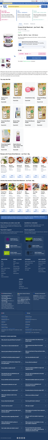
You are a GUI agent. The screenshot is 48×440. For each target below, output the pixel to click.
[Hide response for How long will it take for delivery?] (46, 401)
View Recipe (3, 176)
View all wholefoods (4, 276)
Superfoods (3, 273)
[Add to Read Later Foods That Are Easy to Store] (6, 184)
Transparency (21, 286)
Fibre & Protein (28, 268)
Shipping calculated (26, 61)
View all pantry (16, 273)
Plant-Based (27, 264)
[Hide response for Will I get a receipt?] (46, 406)
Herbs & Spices (16, 263)
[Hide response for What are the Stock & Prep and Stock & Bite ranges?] (46, 352)
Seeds (2, 263)
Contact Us (40, 264)
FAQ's (39, 266)
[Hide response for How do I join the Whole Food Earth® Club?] (22, 351)
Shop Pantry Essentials (38, 19)
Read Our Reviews (41, 268)
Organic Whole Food (29, 263)
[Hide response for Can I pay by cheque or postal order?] (22, 390)
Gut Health (27, 270)
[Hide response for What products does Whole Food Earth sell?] (46, 346)
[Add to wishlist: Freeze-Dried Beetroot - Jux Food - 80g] (14, 56)
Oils (14, 264)
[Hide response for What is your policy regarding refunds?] (22, 416)
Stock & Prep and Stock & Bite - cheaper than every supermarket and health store (23, 3)
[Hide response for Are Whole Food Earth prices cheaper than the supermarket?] (22, 363)
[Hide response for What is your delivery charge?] (46, 395)
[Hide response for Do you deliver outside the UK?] (22, 368)
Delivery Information (42, 261)
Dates (2, 275)
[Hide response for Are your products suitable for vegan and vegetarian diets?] (46, 368)
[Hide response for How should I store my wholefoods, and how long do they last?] (22, 374)
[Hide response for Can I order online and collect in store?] (22, 428)
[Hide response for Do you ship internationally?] (22, 401)
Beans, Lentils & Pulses (5, 268)
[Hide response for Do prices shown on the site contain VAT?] (46, 390)
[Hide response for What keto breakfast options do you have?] (46, 380)
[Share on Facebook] (17, 438)
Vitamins (15, 271)
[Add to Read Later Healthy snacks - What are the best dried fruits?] (46, 184)
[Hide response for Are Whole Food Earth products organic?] (22, 357)
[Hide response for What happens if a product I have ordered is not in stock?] (46, 411)
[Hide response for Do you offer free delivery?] (46, 362)
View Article (3, 210)
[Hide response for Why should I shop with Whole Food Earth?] (22, 340)
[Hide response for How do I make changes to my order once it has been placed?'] (22, 411)
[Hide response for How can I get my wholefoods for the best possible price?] (46, 374)
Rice (2, 266)
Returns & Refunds (41, 263)
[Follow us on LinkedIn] (24, 438)
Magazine (21, 282)
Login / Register (44, 1)
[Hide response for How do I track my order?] (22, 406)
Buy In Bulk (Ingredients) (23, 288)
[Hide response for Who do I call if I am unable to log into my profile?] (46, 417)
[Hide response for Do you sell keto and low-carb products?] (22, 380)
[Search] (38, 6)
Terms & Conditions (42, 271)
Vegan (26, 266)
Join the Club (4, 19)
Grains (2, 264)
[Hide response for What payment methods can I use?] (22, 384)
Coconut (2, 271)
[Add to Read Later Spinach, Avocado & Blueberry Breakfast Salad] (6, 158)
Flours (14, 261)
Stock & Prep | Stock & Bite (30, 261)
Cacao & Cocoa (16, 266)
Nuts (2, 261)
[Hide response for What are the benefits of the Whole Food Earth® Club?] (46, 340)
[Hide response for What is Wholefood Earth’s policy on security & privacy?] (22, 423)
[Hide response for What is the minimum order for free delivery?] (22, 396)
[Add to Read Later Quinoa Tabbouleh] (14, 158)
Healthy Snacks (16, 270)
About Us (20, 281)
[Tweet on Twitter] (20, 438)
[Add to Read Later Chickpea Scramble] (38, 158)
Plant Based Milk (16, 268)
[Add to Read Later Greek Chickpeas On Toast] (46, 158)
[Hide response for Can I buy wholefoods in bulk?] (46, 357)
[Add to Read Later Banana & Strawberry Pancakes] (22, 158)
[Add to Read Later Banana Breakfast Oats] (30, 158)
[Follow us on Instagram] (22, 438)
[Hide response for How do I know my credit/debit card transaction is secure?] (46, 385)
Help (2, 1)
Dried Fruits (3, 270)
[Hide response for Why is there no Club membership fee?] (22, 346)
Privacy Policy (40, 270)
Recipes (20, 284)
